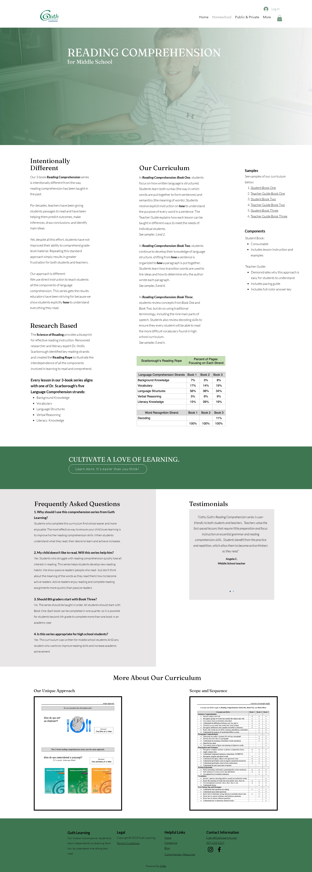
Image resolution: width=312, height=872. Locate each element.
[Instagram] (210, 849)
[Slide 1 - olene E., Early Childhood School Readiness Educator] (230, 591)
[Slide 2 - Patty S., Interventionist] (233, 591)
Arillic (163, 866)
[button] (279, 18)
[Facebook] (219, 849)
